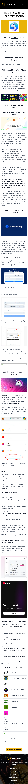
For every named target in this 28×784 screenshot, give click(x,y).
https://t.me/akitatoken (16, 643)
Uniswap (7, 496)
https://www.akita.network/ (17, 633)
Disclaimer (22, 662)
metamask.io (12, 149)
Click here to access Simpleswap (10, 257)
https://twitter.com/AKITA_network (13, 639)
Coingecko (12, 41)
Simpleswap (14, 213)
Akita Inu (14, 37)
